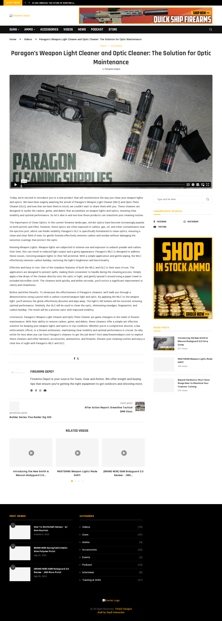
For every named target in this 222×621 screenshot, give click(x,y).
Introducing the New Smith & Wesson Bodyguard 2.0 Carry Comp (193, 341)
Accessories (49, 29)
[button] (25, 3)
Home (13, 39)
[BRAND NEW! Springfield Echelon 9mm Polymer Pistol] (20, 553)
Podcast (97, 29)
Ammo (28, 29)
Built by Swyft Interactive (111, 612)
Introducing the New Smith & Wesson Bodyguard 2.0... (31, 473)
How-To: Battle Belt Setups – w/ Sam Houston (51, 528)
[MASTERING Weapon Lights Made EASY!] (77, 452)
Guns (13, 29)
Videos (68, 29)
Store (113, 29)
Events (112, 557)
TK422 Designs (123, 608)
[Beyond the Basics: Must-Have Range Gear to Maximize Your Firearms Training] (163, 385)
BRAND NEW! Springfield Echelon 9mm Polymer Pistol (50, 549)
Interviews (112, 572)
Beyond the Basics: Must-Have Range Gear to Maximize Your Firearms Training (194, 383)
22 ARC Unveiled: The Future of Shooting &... (53, 3)
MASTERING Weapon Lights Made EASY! (77, 473)
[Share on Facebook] (74, 358)
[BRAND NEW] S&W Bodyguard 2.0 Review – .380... (123, 473)
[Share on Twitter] (78, 358)
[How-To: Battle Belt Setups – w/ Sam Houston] (20, 532)
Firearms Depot (112, 69)
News (82, 29)
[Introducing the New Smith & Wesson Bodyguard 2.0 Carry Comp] (31, 452)
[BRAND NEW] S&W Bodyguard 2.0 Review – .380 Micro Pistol (51, 570)
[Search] (210, 29)
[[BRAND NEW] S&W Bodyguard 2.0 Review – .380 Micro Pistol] (123, 452)
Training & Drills (112, 580)
